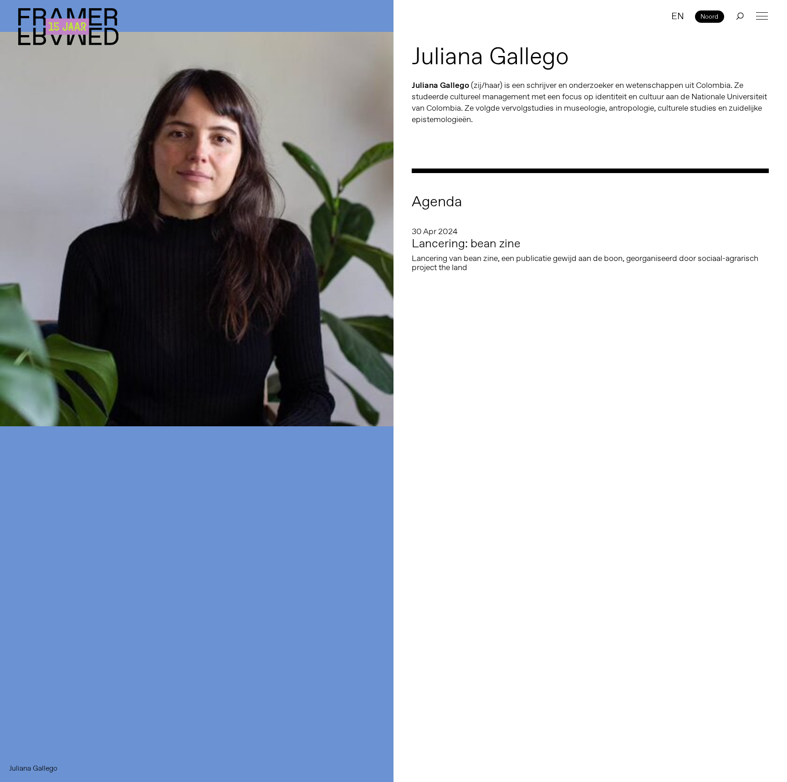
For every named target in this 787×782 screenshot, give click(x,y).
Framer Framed (68, 27)
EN (677, 16)
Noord (709, 16)
